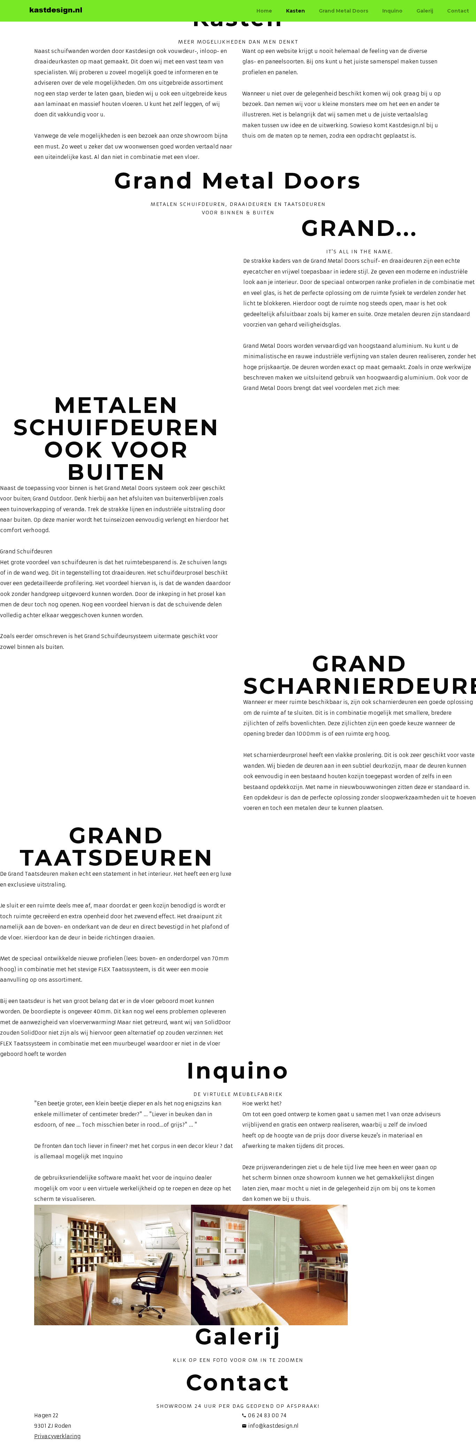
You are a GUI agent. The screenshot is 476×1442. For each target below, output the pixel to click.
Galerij (424, 11)
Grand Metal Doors (343, 11)
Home (264, 11)
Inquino (392, 11)
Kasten (295, 11)
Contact (458, 11)
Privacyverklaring (57, 1436)
